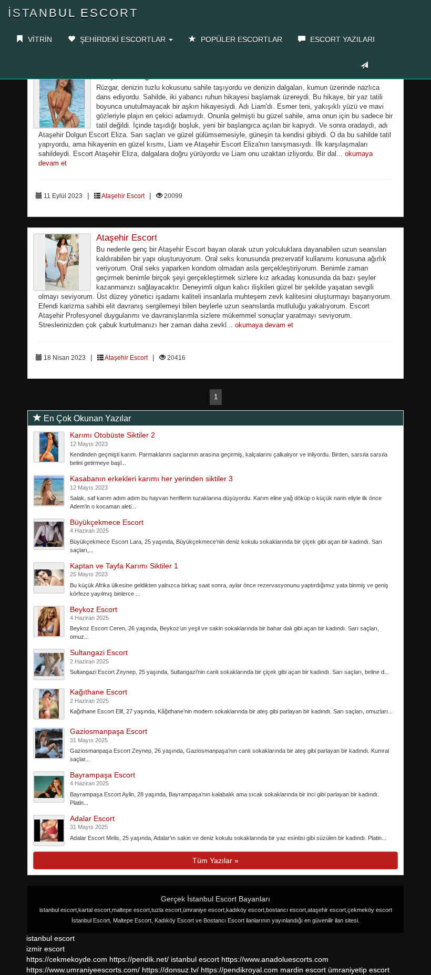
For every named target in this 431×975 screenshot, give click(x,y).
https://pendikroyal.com (239, 970)
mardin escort (303, 970)
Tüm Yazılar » (215, 860)
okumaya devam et (264, 325)
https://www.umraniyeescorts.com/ (83, 970)
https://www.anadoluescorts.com (275, 959)
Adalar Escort (92, 818)
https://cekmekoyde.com (66, 959)
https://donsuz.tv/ (171, 970)
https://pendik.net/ (139, 959)
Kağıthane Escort (98, 692)
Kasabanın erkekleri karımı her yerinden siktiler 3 (151, 478)
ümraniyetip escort (358, 970)
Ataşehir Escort (123, 196)
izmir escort (45, 949)
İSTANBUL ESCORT (73, 12)
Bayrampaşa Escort (102, 775)
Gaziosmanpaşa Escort (108, 731)
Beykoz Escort (93, 609)
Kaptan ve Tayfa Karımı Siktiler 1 (124, 566)
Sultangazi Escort (99, 652)
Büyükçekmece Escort (106, 522)
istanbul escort (50, 938)
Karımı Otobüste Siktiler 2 (112, 435)
